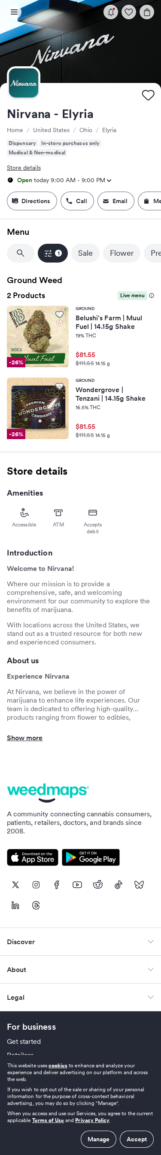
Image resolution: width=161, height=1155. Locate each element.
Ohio (85, 130)
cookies (58, 1065)
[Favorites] (129, 12)
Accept (137, 1139)
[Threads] (36, 905)
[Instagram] (36, 884)
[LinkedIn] (15, 905)
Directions (35, 201)
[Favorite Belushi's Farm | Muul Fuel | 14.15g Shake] (59, 314)
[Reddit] (97, 884)
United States (51, 130)
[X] (15, 884)
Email (120, 201)
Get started (24, 1041)
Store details (24, 167)
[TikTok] (118, 884)
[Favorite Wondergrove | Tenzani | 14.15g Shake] (59, 386)
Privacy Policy (92, 1120)
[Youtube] (77, 884)
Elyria (109, 130)
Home (15, 130)
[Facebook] (56, 884)
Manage (98, 1139)
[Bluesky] (139, 884)
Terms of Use (48, 1120)
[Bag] (147, 12)
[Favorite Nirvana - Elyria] (148, 94)
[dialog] (80, 1105)
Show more (25, 737)
